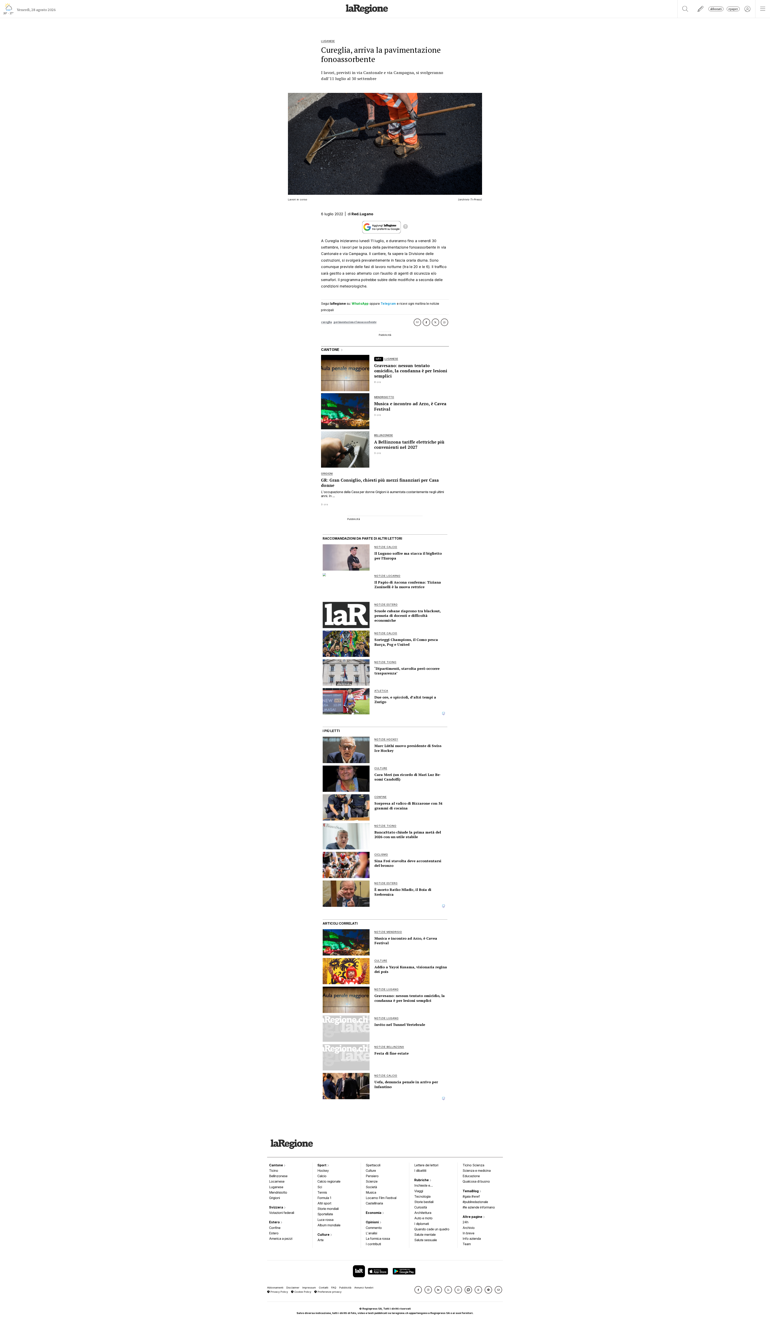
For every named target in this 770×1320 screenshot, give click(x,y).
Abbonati (716, 9)
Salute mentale (425, 1235)
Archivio (469, 1228)
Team (467, 1244)
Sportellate (325, 1214)
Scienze (372, 1181)
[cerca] (685, 9)
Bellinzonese (278, 1176)
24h (465, 1222)
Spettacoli (373, 1165)
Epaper (733, 9)
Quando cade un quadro (431, 1229)
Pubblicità (345, 1287)
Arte (320, 1240)
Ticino (273, 1171)
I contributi (373, 1244)
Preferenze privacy (329, 1291)
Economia (374, 1213)
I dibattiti (420, 1171)
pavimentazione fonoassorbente (355, 322)
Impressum (309, 1287)
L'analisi (371, 1233)
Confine (275, 1228)
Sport (322, 1165)
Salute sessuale (425, 1240)
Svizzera (276, 1207)
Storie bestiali (424, 1202)
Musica (371, 1192)
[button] (418, 1290)
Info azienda (472, 1239)
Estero (275, 1222)
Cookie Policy (302, 1291)
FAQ (333, 1287)
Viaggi (418, 1191)
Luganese (276, 1187)
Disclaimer (292, 1287)
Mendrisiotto (278, 1192)
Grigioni (274, 1198)
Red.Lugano (362, 214)
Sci (319, 1187)
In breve (468, 1233)
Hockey (323, 1171)
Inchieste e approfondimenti (426, 1185)
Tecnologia (422, 1196)
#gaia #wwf (471, 1196)
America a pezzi (280, 1239)
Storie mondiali (328, 1209)
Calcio (321, 1176)
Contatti (323, 1287)
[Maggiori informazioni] (405, 227)
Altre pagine (473, 1217)
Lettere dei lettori (426, 1165)
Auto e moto (423, 1218)
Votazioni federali (281, 1213)
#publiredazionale (475, 1202)
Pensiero (372, 1176)
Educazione (471, 1176)
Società (371, 1187)
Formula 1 (324, 1198)
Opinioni (373, 1222)
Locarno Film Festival (381, 1198)
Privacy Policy (279, 1291)
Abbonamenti (275, 1287)
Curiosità (420, 1207)
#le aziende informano (479, 1207)
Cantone (276, 1165)
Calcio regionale (328, 1181)
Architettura (422, 1213)
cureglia (326, 322)
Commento (374, 1228)
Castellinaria (374, 1203)
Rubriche (422, 1180)
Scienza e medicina (477, 1171)
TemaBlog (471, 1191)
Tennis (322, 1192)
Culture (323, 1235)
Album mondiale (328, 1225)
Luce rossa (325, 1220)
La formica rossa (378, 1239)
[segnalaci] (700, 9)
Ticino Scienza (473, 1165)
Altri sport (324, 1203)
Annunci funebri (363, 1287)
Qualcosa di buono (476, 1181)
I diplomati (421, 1224)
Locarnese (277, 1181)
